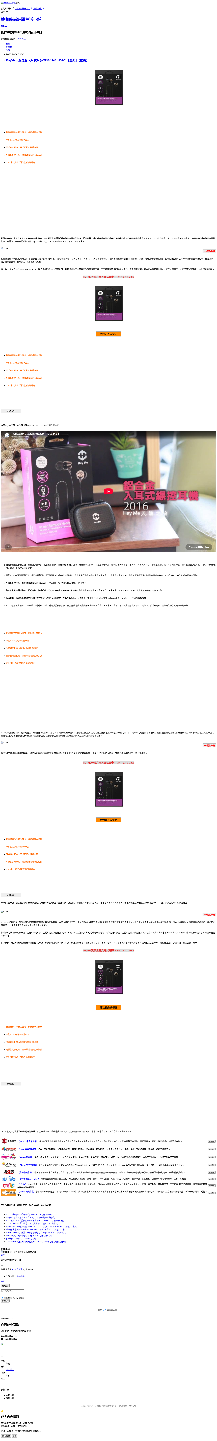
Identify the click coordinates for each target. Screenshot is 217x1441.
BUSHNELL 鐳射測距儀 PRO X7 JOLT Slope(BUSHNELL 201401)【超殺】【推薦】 (42, 1227)
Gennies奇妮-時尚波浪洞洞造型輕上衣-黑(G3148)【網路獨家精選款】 (36, 1242)
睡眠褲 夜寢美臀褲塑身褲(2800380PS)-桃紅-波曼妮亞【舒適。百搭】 (36, 1230)
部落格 (9, 47)
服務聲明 (132, 1406)
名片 (8, 50)
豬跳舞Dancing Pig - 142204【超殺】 (22, 1239)
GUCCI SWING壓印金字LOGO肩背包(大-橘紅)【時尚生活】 (32, 1223)
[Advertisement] (108, 214)
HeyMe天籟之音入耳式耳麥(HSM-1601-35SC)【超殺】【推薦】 (47, 60)
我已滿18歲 (6, 1436)
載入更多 (5, 1286)
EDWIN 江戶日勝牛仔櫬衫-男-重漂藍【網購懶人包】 (29, 1236)
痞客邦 (15, 1269)
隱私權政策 (123, 1406)
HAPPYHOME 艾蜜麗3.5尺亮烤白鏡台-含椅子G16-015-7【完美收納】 (36, 1233)
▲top (3, 1281)
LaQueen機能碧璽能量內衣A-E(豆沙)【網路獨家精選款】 (31, 1217)
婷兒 (3, 1255)
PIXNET (90, 1406)
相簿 (8, 44)
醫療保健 (21, 1276)
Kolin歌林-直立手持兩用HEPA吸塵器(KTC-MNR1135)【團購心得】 (35, 1220)
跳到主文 (5, 26)
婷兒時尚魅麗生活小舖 (21, 19)
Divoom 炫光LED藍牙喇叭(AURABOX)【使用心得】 (29, 1214)
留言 (21, 1269)
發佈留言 (5, 1301)
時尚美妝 (22, 39)
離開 (14, 1436)
